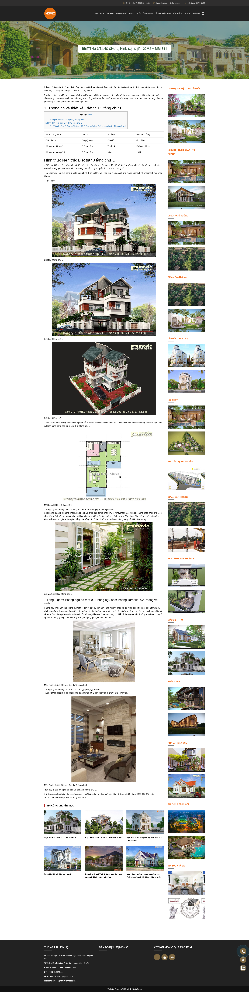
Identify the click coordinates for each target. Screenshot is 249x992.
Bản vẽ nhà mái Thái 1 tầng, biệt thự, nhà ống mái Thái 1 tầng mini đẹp (103, 875)
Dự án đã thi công (178, 497)
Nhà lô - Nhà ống (177, 742)
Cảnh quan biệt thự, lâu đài (184, 88)
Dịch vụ (110, 13)
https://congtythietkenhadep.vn (62, 981)
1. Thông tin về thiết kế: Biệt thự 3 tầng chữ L (66, 119)
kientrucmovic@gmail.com (61, 976)
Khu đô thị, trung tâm (180, 461)
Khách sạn (174, 681)
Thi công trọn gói (178, 804)
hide (90, 114)
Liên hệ (196, 13)
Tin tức (187, 13)
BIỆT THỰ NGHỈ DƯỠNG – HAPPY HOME (103, 838)
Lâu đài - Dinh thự (178, 338)
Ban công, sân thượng (181, 558)
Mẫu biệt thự (175, 620)
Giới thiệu (99, 13)
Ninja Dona (137, 989)
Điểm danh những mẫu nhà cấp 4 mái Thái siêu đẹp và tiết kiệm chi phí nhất (143, 875)
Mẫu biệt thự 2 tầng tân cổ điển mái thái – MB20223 (144, 839)
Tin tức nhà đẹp (177, 865)
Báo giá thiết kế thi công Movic (58, 874)
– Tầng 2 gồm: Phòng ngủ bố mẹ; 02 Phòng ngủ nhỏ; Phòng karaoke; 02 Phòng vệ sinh (87, 126)
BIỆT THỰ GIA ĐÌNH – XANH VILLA (60, 838)
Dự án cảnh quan (144, 13)
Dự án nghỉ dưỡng (124, 13)
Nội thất (177, 13)
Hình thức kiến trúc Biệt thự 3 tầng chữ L (64, 123)
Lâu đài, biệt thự (162, 13)
